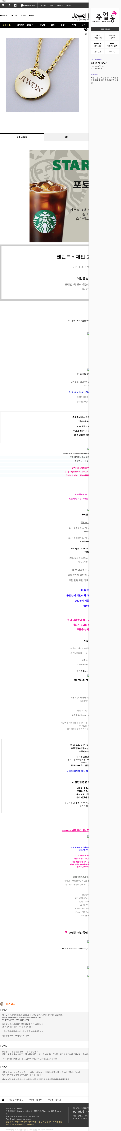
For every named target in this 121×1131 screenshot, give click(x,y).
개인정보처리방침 (16, 1100)
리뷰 (33, 15)
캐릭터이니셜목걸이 (25, 25)
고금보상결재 (97, 52)
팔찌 (53, 25)
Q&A (66, 137)
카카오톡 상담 (29, 5)
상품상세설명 (22, 137)
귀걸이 (63, 25)
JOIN (51, 5)
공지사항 (97, 45)
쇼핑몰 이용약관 (54, 1100)
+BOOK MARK (105, 29)
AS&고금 (112, 52)
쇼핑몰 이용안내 (35, 1100)
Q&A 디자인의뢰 (20, 15)
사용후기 (112, 36)
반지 (74, 25)
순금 (84, 25)
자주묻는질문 (112, 45)
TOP (85, 34)
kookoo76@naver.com (24, 1119)
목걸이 (42, 25)
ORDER (69, 5)
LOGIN (43, 5)
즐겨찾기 (5, 15)
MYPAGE (60, 5)
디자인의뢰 (98, 36)
